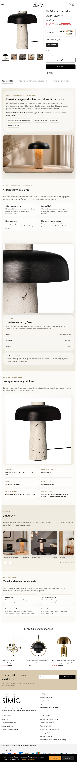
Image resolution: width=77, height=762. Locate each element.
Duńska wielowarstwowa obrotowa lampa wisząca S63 (37, 661)
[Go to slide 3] (63, 562)
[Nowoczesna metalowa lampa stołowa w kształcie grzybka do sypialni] (63, 646)
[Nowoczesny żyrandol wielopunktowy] (13, 646)
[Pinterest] (2, 750)
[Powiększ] (39, 13)
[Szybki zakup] (13, 655)
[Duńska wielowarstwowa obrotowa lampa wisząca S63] (38, 646)
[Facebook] (6, 750)
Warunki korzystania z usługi (49, 719)
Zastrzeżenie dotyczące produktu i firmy (53, 740)
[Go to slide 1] (60, 562)
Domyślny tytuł (52, 45)
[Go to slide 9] (73, 562)
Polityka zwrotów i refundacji (49, 729)
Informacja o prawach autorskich (50, 708)
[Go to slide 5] (66, 562)
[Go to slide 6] (68, 562)
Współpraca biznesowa (47, 701)
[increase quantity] (57, 55)
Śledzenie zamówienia (9, 722)
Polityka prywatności (47, 722)
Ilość (47, 51)
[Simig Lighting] (38, 4)
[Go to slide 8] (71, 562)
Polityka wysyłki (45, 726)
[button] (73, 4)
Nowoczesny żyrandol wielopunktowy (8, 661)
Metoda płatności (45, 733)
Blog (41, 704)
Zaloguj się (5, 719)
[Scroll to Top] (73, 751)
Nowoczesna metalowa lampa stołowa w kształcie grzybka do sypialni (63, 661)
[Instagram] (10, 750)
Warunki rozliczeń (46, 736)
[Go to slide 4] (65, 562)
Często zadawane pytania (10, 729)
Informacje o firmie (46, 697)
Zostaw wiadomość (8, 726)
